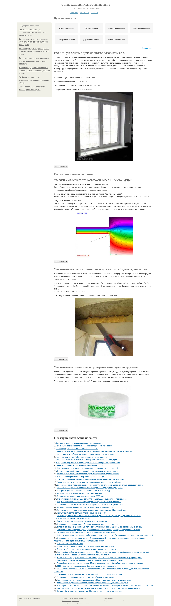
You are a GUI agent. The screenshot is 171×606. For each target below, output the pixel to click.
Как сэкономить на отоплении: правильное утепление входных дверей (87, 468)
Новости (84, 12)
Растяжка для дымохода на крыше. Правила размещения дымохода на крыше (34, 51)
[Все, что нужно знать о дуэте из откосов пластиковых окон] (104, 126)
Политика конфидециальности (70, 601)
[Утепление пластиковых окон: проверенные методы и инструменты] (104, 405)
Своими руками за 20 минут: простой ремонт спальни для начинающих (87, 471)
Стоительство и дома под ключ (85, 4)
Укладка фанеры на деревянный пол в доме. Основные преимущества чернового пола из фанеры (99, 526)
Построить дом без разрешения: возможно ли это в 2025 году (83, 490)
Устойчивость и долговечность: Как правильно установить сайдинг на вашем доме (92, 582)
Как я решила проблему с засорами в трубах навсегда (80, 476)
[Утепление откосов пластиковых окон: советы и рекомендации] (104, 235)
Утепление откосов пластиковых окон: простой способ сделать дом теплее (100, 269)
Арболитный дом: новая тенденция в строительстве (79, 493)
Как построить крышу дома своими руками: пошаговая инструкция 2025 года (34, 61)
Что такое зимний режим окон (70, 543)
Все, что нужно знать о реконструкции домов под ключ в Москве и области (89, 501)
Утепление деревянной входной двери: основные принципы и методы (87, 524)
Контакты (64, 598)
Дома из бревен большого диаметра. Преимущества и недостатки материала (90, 591)
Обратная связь (108, 598)
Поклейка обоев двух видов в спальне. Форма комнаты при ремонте (86, 549)
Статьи (94, 12)
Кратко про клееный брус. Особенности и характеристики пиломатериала (32, 32)
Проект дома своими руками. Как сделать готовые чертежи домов (85, 546)
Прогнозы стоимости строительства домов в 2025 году (80, 496)
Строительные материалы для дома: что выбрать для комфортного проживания (92, 498)
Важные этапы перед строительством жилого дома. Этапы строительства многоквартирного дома (99, 557)
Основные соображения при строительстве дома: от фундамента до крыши (89, 487)
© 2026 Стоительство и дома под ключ (30, 598)
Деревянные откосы (91, 39)
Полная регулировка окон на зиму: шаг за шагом (77, 448)
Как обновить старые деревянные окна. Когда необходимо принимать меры (90, 560)
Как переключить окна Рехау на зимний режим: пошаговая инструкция (86, 459)
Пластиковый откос (141, 28)
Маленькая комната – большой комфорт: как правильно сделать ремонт (88, 473)
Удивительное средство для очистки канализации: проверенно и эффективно (90, 482)
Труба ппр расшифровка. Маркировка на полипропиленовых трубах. (34, 80)
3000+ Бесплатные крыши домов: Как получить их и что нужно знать (86, 566)
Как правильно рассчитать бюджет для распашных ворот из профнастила (88, 462)
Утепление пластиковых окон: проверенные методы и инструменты (96, 367)
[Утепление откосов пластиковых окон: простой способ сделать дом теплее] (104, 327)
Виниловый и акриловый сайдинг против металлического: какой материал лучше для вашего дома (99, 484)
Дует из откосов (91, 28)
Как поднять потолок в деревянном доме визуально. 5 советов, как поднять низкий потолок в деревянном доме (105, 585)
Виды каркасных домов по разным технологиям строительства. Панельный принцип (93, 510)
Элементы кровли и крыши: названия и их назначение (79, 443)
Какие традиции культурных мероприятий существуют (79, 465)
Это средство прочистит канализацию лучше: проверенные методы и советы (90, 479)
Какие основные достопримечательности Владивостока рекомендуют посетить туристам (94, 451)
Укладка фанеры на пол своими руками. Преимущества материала (86, 532)
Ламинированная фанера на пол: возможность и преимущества (85, 507)
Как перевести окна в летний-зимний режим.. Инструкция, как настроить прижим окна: (94, 580)
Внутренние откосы (67, 39)
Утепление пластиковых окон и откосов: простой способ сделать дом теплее (90, 504)
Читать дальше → (61, 166)
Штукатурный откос (116, 28)
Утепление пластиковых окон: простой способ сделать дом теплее (85, 577)
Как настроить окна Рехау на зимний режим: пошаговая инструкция (85, 454)
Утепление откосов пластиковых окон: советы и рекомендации (93, 180)
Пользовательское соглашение (77, 598)
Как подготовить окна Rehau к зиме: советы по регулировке (81, 457)
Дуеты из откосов (66, 28)
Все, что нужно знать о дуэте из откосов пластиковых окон (90, 53)
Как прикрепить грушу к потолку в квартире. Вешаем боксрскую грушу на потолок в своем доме (98, 588)
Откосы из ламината (116, 39)
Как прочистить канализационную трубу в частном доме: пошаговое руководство (33, 42)
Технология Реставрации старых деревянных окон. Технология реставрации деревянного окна (98, 529)
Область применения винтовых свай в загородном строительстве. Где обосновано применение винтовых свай (105, 535)
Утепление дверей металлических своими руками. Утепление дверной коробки (34, 70)
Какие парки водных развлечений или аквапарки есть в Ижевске (84, 445)
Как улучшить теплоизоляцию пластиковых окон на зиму (81, 512)
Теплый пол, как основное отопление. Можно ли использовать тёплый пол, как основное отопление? (100, 563)
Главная (74, 12)
